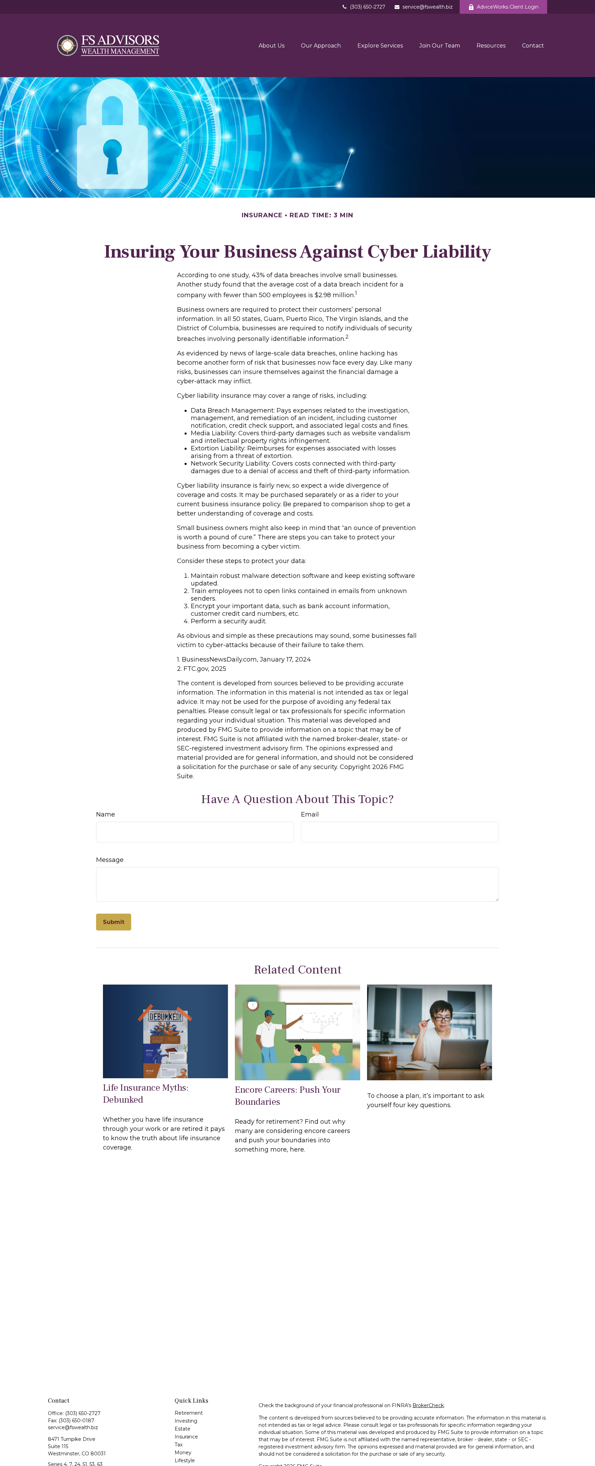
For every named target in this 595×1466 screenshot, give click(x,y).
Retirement (189, 1413)
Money (183, 1452)
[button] (271, 45)
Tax (178, 1445)
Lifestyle (185, 1460)
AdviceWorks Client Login (508, 7)
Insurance (186, 1437)
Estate (182, 1429)
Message (110, 860)
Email (310, 814)
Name (105, 814)
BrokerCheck (428, 1405)
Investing (186, 1421)
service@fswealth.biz (428, 7)
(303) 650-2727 (367, 7)
